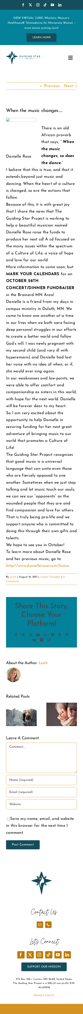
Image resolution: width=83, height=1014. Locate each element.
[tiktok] (45, 4)
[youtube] (52, 4)
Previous (52, 86)
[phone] (48, 924)
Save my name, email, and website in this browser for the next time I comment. (40, 826)
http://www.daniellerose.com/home (37, 566)
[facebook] (23, 4)
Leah (13, 577)
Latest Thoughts (50, 577)
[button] (9, 714)
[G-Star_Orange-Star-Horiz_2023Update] (23, 53)
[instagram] (37, 4)
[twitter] (30, 4)
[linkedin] (59, 4)
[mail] (40, 924)
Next (68, 86)
